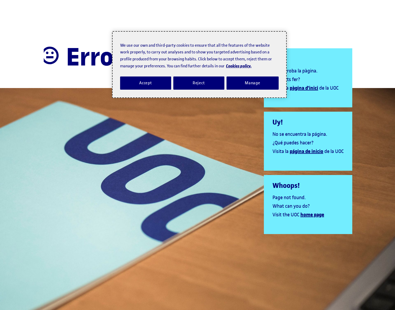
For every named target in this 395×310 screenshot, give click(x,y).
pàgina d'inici (304, 88)
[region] (199, 64)
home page (312, 214)
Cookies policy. (239, 66)
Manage (252, 83)
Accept (145, 83)
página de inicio (306, 151)
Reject (199, 83)
